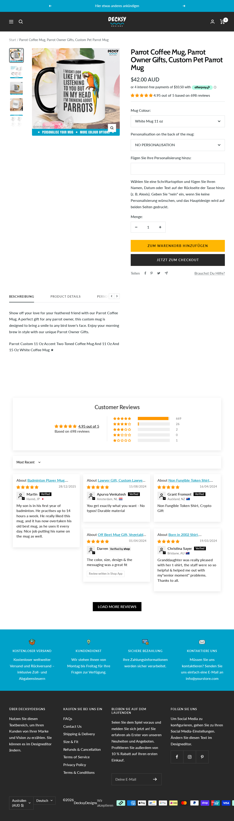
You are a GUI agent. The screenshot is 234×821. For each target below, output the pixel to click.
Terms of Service (76, 757)
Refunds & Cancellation (82, 749)
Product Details (66, 296)
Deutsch (42, 801)
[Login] (212, 21)
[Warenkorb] (222, 21)
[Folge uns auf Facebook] (177, 757)
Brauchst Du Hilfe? (209, 273)
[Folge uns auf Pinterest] (202, 757)
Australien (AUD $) (19, 803)
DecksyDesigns (85, 803)
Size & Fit (70, 741)
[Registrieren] (155, 779)
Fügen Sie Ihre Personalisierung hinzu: (161, 158)
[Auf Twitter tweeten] (159, 273)
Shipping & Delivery (79, 734)
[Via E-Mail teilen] (166, 273)
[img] (27, 487)
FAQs (67, 718)
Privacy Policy (74, 764)
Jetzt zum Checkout (178, 260)
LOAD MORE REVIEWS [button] (117, 606)
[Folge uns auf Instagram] (189, 757)
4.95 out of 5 (88, 426)
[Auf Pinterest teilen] (151, 273)
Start (12, 40)
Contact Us (72, 726)
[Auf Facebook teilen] (145, 273)
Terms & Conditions (79, 772)
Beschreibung (21, 296)
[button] (142, 95)
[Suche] (21, 22)
